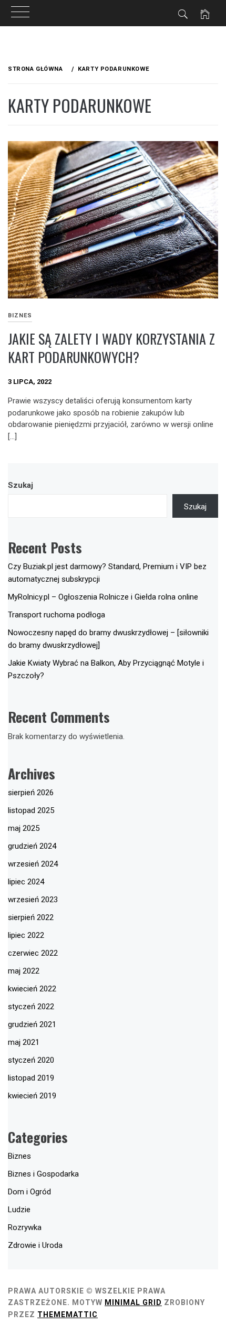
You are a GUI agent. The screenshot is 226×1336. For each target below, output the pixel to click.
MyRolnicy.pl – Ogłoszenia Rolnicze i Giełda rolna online (103, 597)
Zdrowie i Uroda (35, 1245)
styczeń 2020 (31, 1060)
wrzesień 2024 (33, 864)
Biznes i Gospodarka (43, 1174)
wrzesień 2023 (33, 899)
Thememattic (67, 1314)
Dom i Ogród (29, 1191)
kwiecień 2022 (32, 988)
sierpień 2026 (31, 792)
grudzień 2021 (32, 1024)
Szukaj (20, 485)
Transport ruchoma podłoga (56, 614)
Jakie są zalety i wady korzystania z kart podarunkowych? (111, 347)
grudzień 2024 (32, 846)
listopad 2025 (31, 810)
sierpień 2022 (31, 917)
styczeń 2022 (31, 1006)
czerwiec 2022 (33, 953)
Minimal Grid (133, 1302)
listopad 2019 (31, 1078)
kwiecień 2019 (32, 1095)
